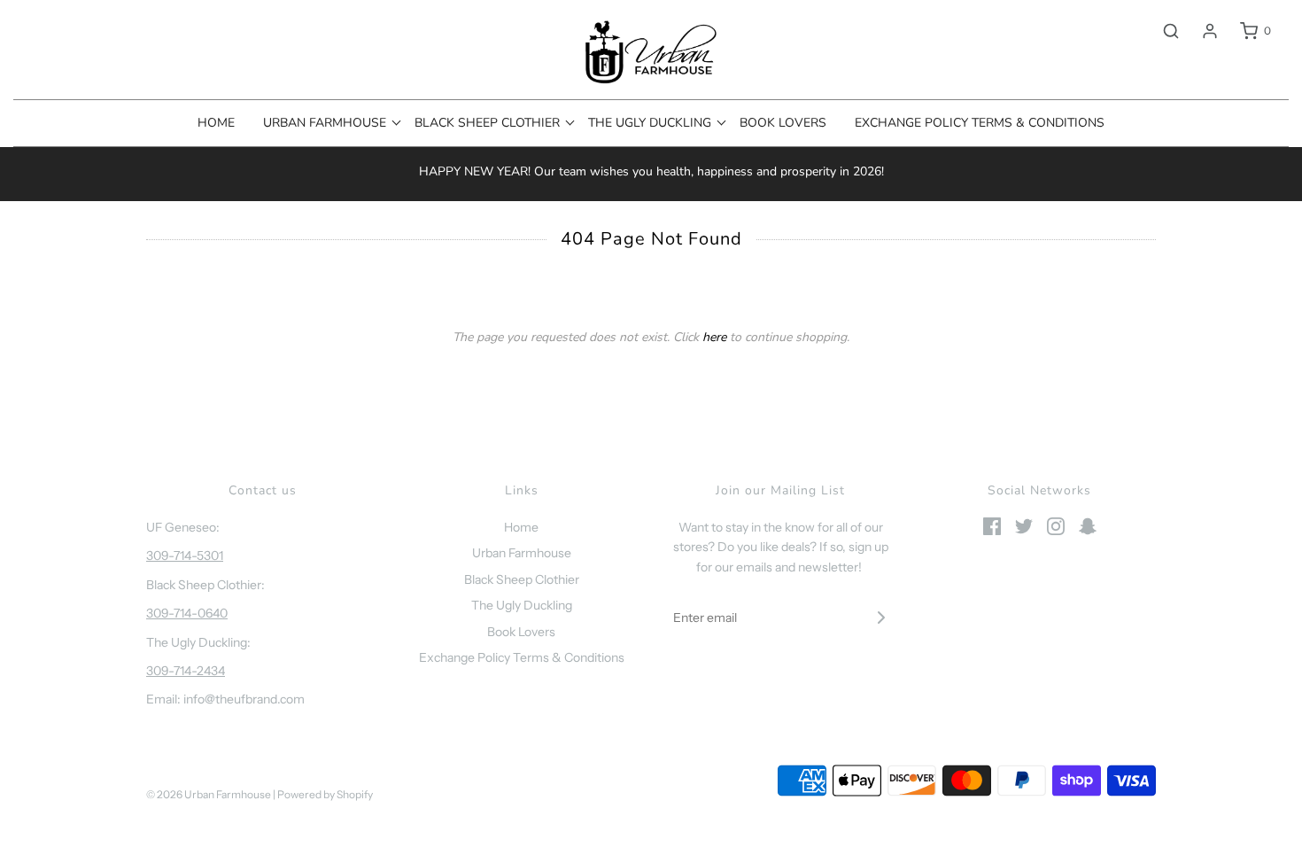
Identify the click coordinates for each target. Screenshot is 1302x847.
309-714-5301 (184, 555)
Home (216, 122)
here (714, 337)
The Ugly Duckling (521, 605)
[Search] (1162, 31)
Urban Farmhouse (521, 553)
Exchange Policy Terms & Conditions (979, 122)
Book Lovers (783, 122)
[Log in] (1201, 31)
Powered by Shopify (325, 794)
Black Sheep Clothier (521, 579)
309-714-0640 (187, 613)
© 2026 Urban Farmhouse (209, 794)
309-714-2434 (185, 671)
